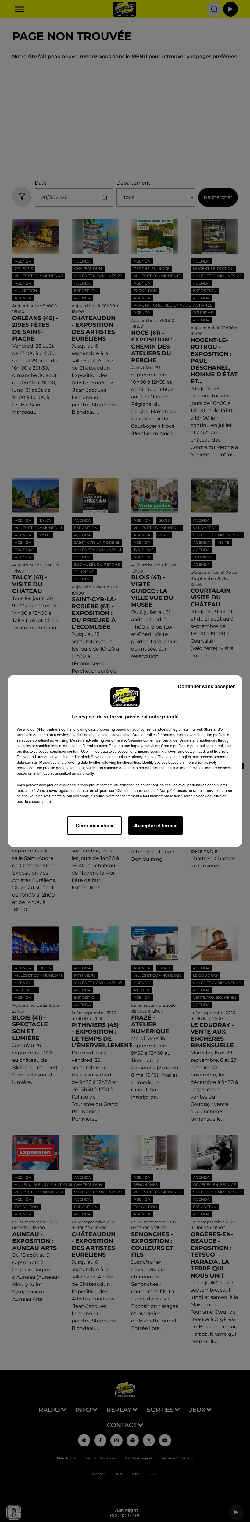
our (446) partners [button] (45, 729)
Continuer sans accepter (206, 686)
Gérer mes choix (94, 825)
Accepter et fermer (155, 825)
